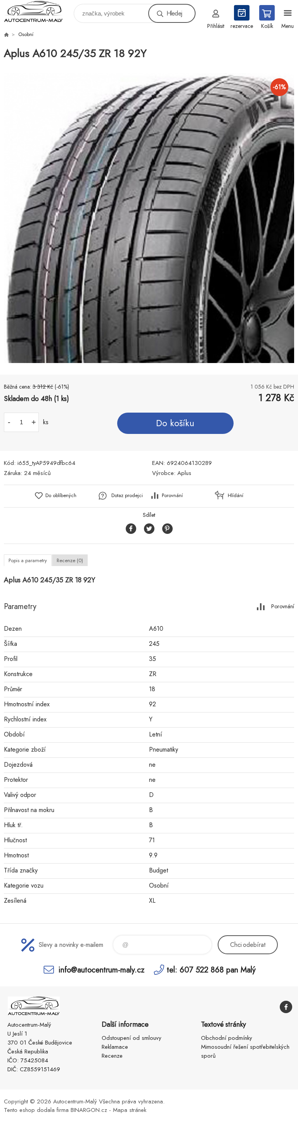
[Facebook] (286, 1007)
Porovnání (172, 495)
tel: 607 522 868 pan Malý (211, 969)
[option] (149, 218)
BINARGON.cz (89, 1110)
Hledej (174, 13)
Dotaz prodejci (127, 495)
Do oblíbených (60, 495)
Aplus (184, 473)
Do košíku (175, 423)
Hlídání (235, 495)
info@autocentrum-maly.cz (101, 969)
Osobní (25, 34)
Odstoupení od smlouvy (131, 1038)
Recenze (112, 1055)
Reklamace (115, 1047)
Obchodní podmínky (226, 1038)
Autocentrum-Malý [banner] (38, 11)
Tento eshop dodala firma (36, 1110)
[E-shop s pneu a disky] (6, 34)
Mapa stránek (129, 1110)
